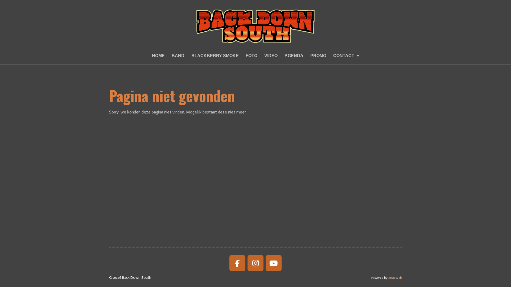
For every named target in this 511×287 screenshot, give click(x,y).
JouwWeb (395, 278)
